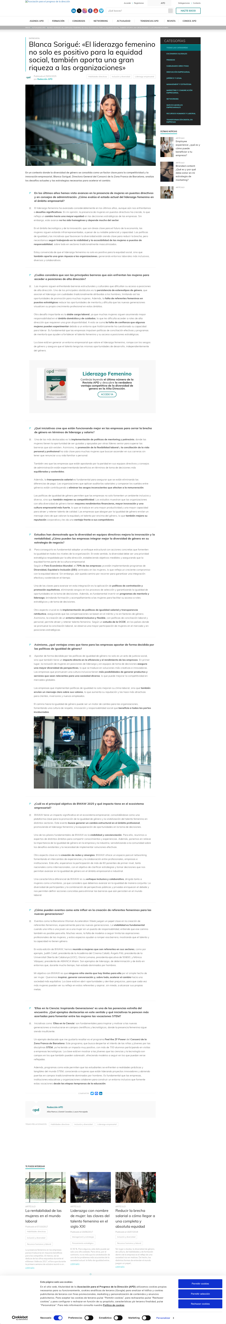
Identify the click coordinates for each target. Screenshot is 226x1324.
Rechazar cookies (200, 1303)
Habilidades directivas (97, 76)
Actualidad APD (38, 28)
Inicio (27, 28)
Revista (171, 21)
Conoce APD (189, 21)
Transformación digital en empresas (179, 121)
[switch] (89, 1317)
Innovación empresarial (178, 72)
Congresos (78, 21)
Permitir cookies (200, 1283)
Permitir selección (200, 1293)
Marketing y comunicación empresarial (179, 91)
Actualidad (123, 21)
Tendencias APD (149, 21)
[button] (90, 1274)
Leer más (29, 1268)
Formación (58, 21)
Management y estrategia (83, 1237)
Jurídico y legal (174, 78)
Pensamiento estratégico (82, 1243)
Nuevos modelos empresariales (175, 106)
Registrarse (139, 3)
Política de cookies (113, 1305)
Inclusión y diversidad (121, 76)
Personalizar (163, 1317)
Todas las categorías (177, 48)
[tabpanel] (45, 1221)
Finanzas (171, 60)
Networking (101, 21)
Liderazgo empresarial (144, 76)
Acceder (127, 3)
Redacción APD (44, 79)
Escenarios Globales (177, 54)
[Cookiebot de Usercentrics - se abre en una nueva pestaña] (19, 1318)
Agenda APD (37, 21)
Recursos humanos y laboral (39, 1244)
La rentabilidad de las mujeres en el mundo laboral (43, 1215)
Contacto (197, 3)
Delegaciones (184, 3)
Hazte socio (188, 10)
